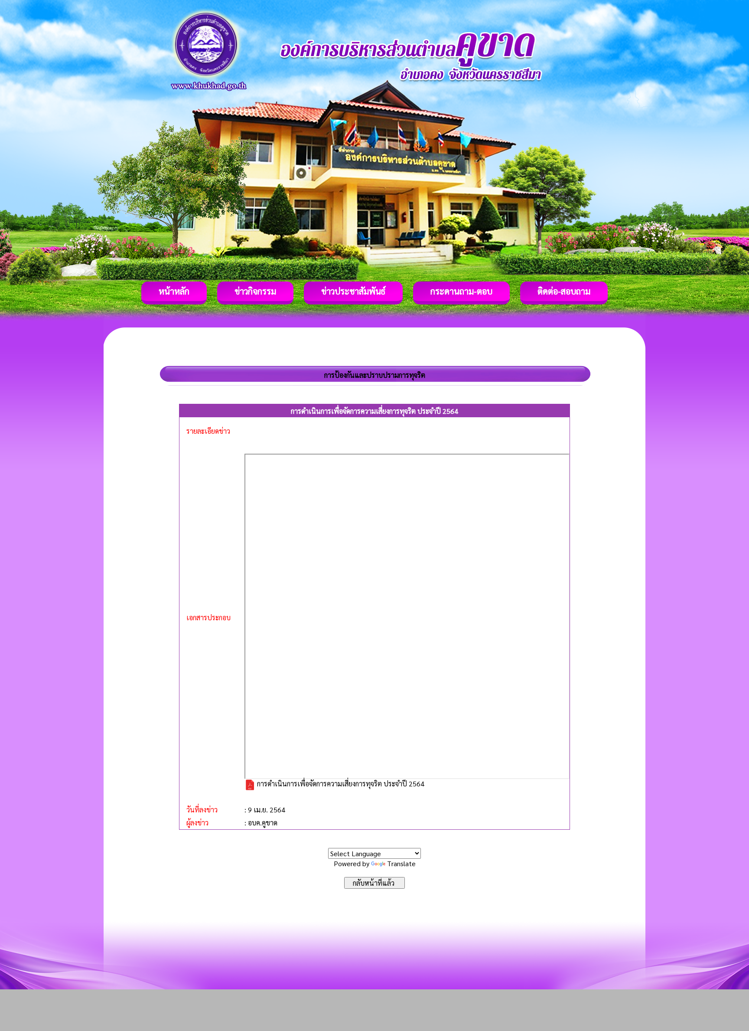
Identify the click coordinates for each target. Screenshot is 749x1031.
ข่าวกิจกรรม (255, 291)
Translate (401, 863)
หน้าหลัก (174, 291)
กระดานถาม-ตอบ (461, 291)
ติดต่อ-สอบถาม (563, 291)
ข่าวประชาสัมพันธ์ (353, 291)
